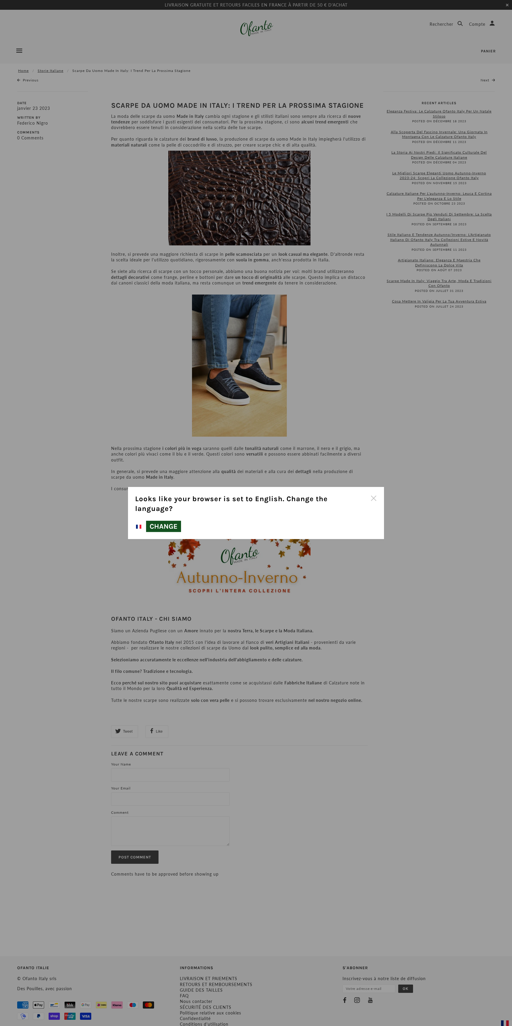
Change (163, 526)
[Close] (373, 497)
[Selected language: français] (139, 527)
